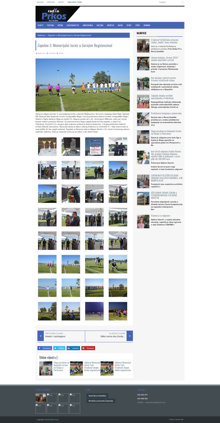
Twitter (61, 348)
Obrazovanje (88, 25)
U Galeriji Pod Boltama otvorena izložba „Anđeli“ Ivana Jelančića (164, 41)
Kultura (100, 25)
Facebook (47, 348)
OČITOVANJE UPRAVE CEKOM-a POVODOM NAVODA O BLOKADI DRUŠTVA (164, 195)
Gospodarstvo (73, 25)
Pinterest (90, 348)
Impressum (51, 2)
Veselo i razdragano (55, 336)
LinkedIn (75, 348)
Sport (129, 25)
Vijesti (40, 25)
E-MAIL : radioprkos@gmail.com (151, 402)
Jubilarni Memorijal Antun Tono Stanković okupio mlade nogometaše (92, 366)
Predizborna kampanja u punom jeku (166, 113)
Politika (50, 25)
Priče (137, 25)
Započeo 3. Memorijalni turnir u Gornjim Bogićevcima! (69, 35)
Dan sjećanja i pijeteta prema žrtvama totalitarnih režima (163, 79)
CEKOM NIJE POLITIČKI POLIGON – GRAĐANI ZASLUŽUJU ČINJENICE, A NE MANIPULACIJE (167, 178)
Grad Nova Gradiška (97, 395)
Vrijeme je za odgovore (160, 215)
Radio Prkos (42, 53)
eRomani (147, 25)
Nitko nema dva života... (113, 336)
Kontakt (61, 2)
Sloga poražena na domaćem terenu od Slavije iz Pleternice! (61, 366)
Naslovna (40, 2)
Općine (60, 25)
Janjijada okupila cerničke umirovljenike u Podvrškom (162, 97)
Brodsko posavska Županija (101, 400)
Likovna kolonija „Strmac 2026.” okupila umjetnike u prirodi (165, 59)
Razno (120, 25)
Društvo (110, 25)
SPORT (61, 53)
